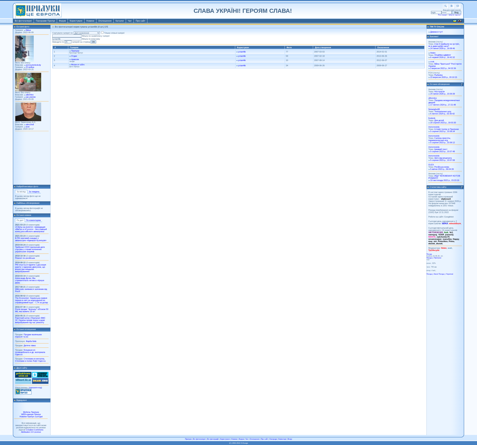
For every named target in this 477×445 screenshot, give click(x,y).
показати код (35, 387)
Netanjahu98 (434, 109)
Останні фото (22, 26)
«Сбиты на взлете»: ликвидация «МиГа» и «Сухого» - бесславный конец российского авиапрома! (31, 229)
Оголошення (105, 21)
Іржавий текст (440, 149)
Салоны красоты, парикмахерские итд (439, 139)
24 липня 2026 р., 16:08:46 (442, 48)
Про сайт (140, 21)
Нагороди (273, 439)
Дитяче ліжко (30, 345)
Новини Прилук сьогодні (31, 416)
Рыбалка (438, 75)
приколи (75, 59)
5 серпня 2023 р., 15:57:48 (442, 151)
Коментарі (282, 439)
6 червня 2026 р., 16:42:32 (442, 57)
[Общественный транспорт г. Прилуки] (23, 377)
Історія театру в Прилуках (446, 129)
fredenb (431, 118)
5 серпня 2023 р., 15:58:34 (442, 131)
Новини (90, 21)
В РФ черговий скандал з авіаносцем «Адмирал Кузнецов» (30, 239)
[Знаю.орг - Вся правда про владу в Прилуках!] (40, 383)
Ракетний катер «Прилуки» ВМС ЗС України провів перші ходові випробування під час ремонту (30, 320)
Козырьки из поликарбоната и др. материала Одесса (30, 352)
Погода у (434, 258)
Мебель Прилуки (31, 412)
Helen (432, 53)
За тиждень (34, 192)
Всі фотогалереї (23, 21)
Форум (62, 21)
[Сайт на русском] (459, 21)
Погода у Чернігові (446, 274)
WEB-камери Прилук (31, 414)
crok (432, 61)
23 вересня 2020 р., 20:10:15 (443, 77)
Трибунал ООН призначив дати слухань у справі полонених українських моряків (30, 249)
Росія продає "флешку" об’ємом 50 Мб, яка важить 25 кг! (31, 310)
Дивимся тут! (436, 32)
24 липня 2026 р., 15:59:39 (442, 94)
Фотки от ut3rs (78, 64)
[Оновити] (461, 84)
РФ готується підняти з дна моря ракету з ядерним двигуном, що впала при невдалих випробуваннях (30, 268)
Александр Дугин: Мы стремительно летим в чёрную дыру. (29, 280)
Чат (130, 21)
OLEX (431, 165)
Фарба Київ (31, 341)
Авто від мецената (443, 158)
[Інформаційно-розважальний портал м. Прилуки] (23, 394)
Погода (429, 254)
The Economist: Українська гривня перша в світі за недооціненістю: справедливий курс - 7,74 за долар (31, 300)
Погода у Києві (432, 274)
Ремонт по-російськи (25, 258)
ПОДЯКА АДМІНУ (442, 55)
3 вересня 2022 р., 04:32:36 (443, 68)
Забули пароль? (454, 15)
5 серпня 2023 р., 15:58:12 (442, 142)
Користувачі (76, 21)
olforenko (432, 98)
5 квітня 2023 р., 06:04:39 (442, 169)
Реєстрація (442, 15)
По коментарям (33, 220)
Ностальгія (439, 91)
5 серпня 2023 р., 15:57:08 (442, 160)
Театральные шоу (442, 111)
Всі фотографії (213, 439)
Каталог (120, 21)
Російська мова (441, 167)
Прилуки (75, 51)
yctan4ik (242, 52)
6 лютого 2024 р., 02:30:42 (442, 114)
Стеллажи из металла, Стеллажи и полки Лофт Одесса (30, 360)
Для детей (439, 120)
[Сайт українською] (454, 21)
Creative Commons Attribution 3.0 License (32, 431)
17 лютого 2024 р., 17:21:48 (443, 105)
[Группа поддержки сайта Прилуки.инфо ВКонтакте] (40, 377)
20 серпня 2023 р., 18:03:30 (443, 122)
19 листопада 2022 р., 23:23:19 (444, 180)
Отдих (74, 56)
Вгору (290, 439)
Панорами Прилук (45, 21)
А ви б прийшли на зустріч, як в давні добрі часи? (444, 45)
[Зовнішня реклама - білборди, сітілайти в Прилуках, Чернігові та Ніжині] (23, 383)
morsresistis (434, 127)
